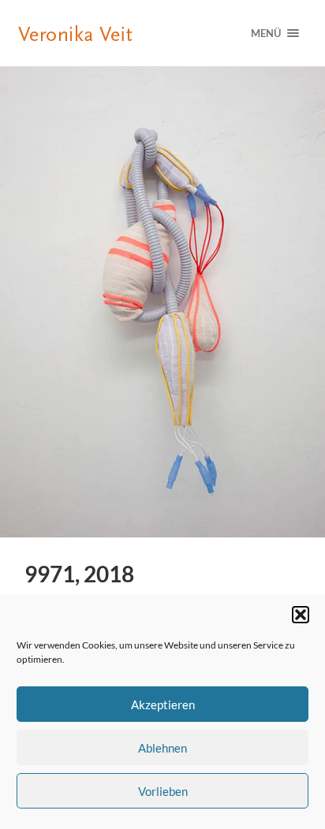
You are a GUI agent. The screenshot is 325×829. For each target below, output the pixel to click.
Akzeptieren (163, 704)
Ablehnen (162, 748)
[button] (300, 615)
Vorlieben (163, 791)
